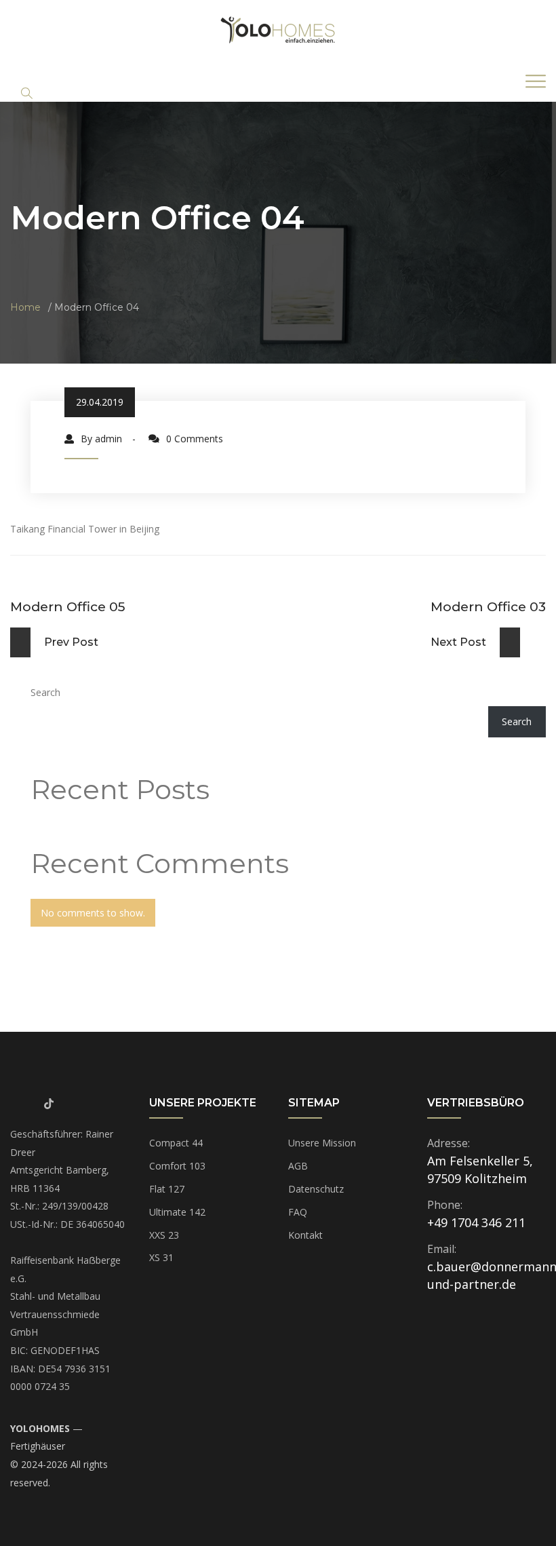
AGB (298, 1165)
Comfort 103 (177, 1165)
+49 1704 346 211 (476, 1222)
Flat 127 (166, 1188)
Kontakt (305, 1235)
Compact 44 (176, 1142)
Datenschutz (316, 1188)
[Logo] (278, 29)
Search (45, 692)
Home (25, 307)
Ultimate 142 (177, 1211)
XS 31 (161, 1257)
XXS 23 (164, 1235)
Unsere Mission (322, 1142)
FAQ (297, 1211)
